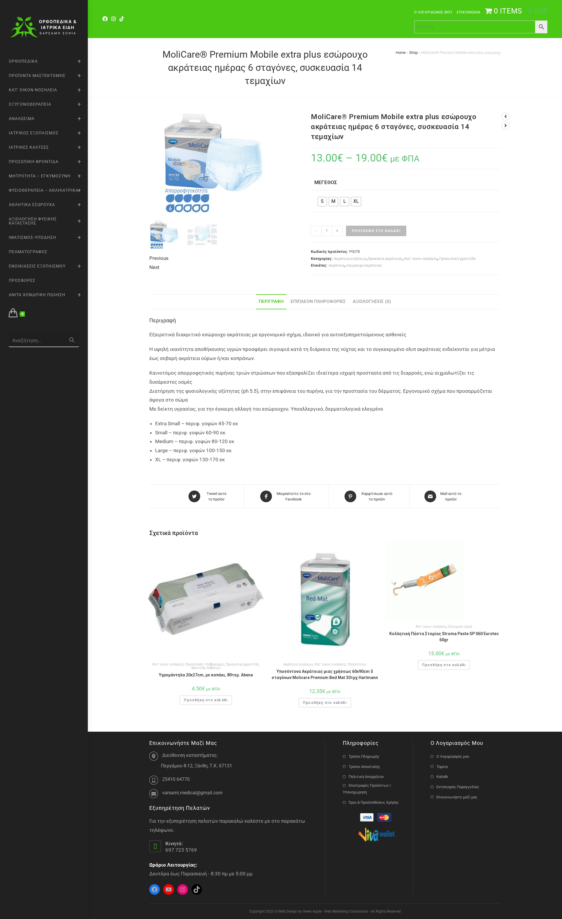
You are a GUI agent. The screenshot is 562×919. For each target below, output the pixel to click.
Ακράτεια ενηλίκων (350, 258)
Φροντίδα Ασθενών (206, 668)
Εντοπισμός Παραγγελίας (457, 787)
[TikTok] (122, 19)
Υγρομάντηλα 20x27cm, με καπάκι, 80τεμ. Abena (206, 675)
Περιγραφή (271, 301)
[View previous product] (505, 116)
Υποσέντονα (356, 664)
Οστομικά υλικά (460, 627)
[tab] (271, 301)
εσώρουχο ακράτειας (364, 265)
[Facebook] (105, 19)
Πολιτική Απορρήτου (366, 776)
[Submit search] (71, 340)
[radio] (322, 201)
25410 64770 (176, 779)
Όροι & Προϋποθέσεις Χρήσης (374, 802)
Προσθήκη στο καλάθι (376, 231)
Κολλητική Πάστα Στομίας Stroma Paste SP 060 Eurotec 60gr (444, 636)
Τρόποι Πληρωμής (364, 756)
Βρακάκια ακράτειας (385, 258)
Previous (159, 258)
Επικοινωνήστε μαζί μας (456, 797)
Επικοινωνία (469, 12)
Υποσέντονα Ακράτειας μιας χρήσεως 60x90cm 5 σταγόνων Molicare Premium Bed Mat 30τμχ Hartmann (325, 674)
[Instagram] (113, 19)
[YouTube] (168, 889)
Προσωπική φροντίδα (457, 258)
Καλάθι (442, 776)
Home (401, 52)
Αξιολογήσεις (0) (372, 301)
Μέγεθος (325, 182)
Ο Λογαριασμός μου (433, 12)
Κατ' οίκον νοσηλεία (420, 258)
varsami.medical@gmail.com (192, 792)
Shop (413, 52)
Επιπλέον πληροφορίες (318, 301)
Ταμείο (442, 766)
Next (154, 267)
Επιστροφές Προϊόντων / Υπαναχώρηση (367, 788)
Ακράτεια (336, 265)
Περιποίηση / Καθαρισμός (204, 664)
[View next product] (505, 125)
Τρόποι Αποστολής (364, 766)
